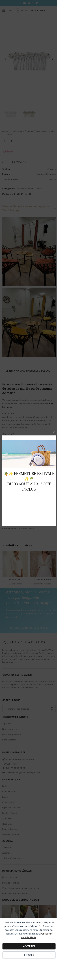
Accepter (29, 946)
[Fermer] (54, 431)
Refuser (29, 955)
